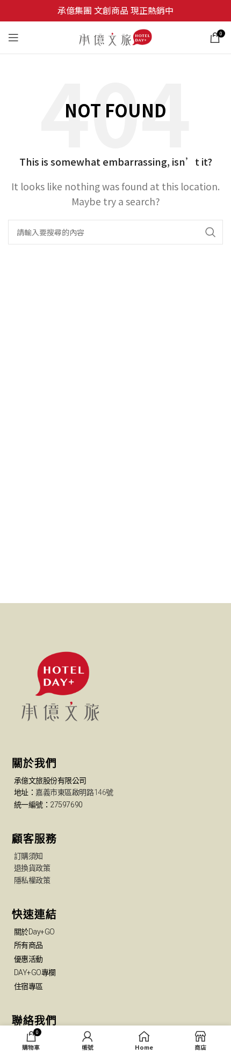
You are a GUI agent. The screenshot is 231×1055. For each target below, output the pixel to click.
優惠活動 (28, 959)
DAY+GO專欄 (35, 972)
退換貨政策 (32, 868)
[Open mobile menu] (13, 37)
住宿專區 (28, 986)
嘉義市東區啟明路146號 (74, 792)
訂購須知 (28, 856)
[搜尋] (210, 232)
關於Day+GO (34, 931)
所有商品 (28, 945)
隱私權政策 (32, 880)
